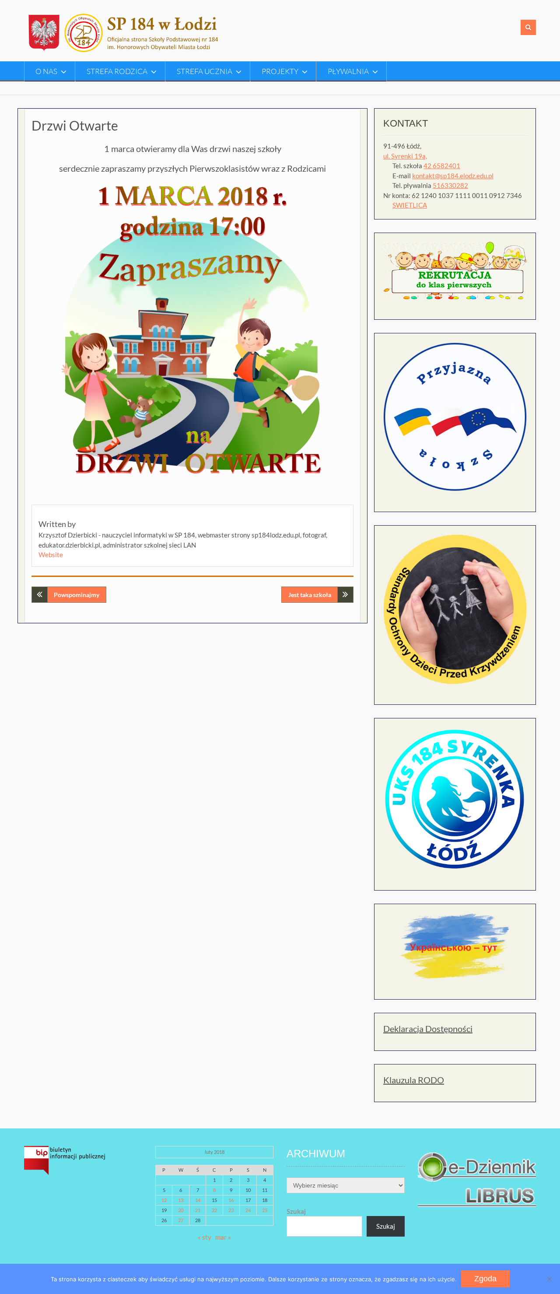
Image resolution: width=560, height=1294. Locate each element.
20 (180, 1210)
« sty (204, 1237)
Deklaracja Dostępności (427, 1028)
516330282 (450, 185)
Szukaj (296, 1211)
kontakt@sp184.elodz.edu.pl (453, 176)
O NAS (46, 71)
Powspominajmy (76, 594)
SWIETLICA (409, 205)
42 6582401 (442, 166)
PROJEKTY (280, 71)
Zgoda (485, 1278)
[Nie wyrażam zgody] (549, 1279)
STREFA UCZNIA (204, 71)
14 (197, 1200)
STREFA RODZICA (117, 71)
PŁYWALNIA (348, 71)
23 (231, 1210)
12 (164, 1200)
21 (197, 1210)
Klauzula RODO (413, 1080)
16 (231, 1200)
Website (50, 555)
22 (214, 1210)
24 (248, 1210)
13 (180, 1200)
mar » (223, 1237)
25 (264, 1210)
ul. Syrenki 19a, (405, 156)
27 (180, 1220)
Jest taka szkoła (309, 594)
